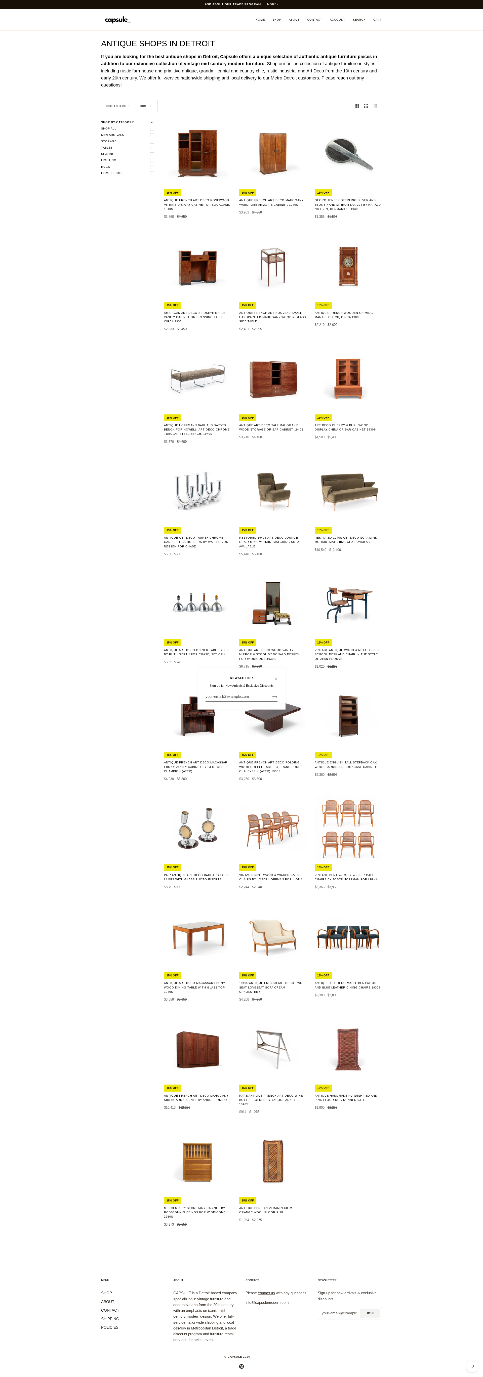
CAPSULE (235, 1356)
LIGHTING (108, 160)
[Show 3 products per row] (366, 106)
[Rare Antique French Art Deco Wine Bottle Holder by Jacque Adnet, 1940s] (272, 1048)
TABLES (107, 147)
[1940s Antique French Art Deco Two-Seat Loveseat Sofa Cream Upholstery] (272, 936)
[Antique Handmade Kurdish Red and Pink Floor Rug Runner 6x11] (348, 1049)
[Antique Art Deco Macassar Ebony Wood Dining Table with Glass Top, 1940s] (197, 936)
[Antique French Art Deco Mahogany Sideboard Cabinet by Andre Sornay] (197, 1048)
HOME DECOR (112, 173)
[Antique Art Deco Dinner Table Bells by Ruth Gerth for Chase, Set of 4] (197, 603)
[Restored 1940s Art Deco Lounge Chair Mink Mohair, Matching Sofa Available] (272, 491)
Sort (144, 106)
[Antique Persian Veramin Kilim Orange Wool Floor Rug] (272, 1161)
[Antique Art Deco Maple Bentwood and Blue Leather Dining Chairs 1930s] (348, 936)
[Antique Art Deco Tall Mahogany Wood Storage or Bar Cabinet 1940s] (272, 378)
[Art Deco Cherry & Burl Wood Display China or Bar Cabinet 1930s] (348, 378)
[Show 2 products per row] (357, 106)
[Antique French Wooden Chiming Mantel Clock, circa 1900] (348, 266)
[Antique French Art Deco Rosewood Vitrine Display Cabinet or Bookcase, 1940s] (197, 153)
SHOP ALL (108, 128)
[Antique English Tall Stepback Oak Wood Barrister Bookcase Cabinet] (348, 716)
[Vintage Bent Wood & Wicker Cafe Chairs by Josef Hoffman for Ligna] (272, 828)
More (271, 4)
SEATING (108, 153)
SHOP (106, 1293)
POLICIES (109, 1327)
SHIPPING (110, 1319)
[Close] (278, 676)
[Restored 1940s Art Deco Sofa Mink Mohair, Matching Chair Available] (348, 491)
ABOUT (107, 1302)
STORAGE (108, 141)
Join (370, 1313)
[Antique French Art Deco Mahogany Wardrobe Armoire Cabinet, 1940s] (272, 154)
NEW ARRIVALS (112, 134)
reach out (346, 77)
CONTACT (110, 1310)
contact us (266, 1293)
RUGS (105, 166)
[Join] (270, 697)
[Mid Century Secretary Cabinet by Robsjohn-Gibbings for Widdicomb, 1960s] (197, 1161)
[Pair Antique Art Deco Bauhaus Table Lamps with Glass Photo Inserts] (197, 828)
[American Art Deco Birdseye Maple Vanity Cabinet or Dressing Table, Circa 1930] (197, 266)
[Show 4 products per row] (376, 106)
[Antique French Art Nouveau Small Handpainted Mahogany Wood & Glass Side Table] (272, 266)
